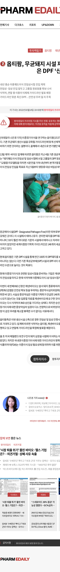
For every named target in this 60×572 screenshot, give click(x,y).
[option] (38, 542)
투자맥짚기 (35, 51)
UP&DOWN (48, 25)
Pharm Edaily (15, 559)
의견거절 (17, 444)
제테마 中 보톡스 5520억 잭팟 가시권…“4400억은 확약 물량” (30, 464)
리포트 (32, 25)
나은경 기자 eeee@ (36, 397)
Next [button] (17, 544)
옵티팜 (48, 51)
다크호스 (19, 25)
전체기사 (4, 25)
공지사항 (7, 542)
